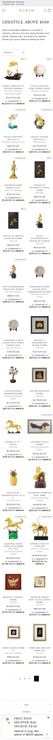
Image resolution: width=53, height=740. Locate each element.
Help (26, 705)
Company (26, 712)
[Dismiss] (48, 718)
